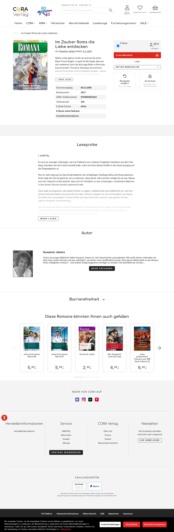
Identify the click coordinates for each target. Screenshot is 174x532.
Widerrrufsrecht (89, 514)
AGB (102, 514)
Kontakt (66, 439)
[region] (87, 524)
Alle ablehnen (132, 524)
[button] (137, 67)
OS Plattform (46, 514)
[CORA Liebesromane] (20, 12)
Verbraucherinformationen (68, 514)
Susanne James (67, 51)
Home (16, 33)
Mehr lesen (48, 219)
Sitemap (66, 443)
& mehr (87, 51)
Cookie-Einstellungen (110, 524)
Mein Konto (66, 435)
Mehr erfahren (102, 268)
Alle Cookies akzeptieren (154, 524)
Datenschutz (113, 514)
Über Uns (108, 431)
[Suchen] (110, 10)
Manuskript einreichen (108, 443)
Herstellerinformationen (67, 116)
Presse (108, 435)
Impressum (128, 514)
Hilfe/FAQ (66, 431)
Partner (108, 439)
